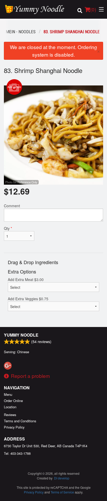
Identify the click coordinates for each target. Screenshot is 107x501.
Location (10, 406)
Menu (8, 394)
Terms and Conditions (20, 420)
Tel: (17, 453)
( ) (93, 9)
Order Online (13, 400)
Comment (12, 205)
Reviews (10, 414)
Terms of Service (62, 492)
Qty (8, 228)
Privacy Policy (14, 427)
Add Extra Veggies (28, 298)
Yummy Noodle (21, 335)
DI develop (61, 478)
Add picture (14, 87)
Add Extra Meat (26, 279)
